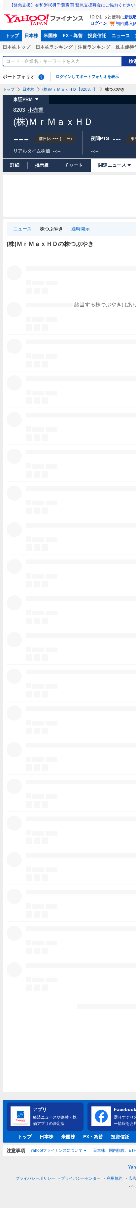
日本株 (31, 35)
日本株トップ (16, 47)
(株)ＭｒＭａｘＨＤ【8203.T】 (69, 89)
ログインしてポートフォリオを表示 (87, 76)
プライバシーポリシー (35, 1178)
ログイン (98, 23)
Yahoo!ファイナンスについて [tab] (56, 1150)
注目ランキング (94, 47)
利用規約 (114, 1178)
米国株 (50, 35)
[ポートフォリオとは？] (41, 77)
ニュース (121, 35)
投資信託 (97, 35)
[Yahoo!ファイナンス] (45, 16)
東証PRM (23, 99)
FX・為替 (73, 35)
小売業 (36, 110)
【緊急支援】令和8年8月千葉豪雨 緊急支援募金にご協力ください (72, 5)
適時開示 (80, 228)
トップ (12, 35)
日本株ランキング (54, 47)
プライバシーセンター (81, 1178)
